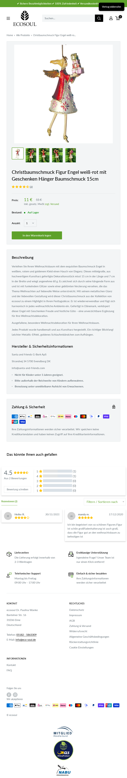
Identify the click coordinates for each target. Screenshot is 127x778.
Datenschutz (76, 609)
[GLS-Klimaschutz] (63, 750)
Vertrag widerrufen (111, 6)
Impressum (75, 615)
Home (10, 35)
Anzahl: (16, 223)
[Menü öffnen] (8, 18)
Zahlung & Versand (80, 625)
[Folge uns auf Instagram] (15, 694)
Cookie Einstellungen (81, 647)
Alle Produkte (23, 35)
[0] (118, 18)
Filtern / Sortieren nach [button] (102, 501)
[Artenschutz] (63, 770)
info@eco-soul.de (26, 639)
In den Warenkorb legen (37, 235)
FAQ (9, 670)
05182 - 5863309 (26, 634)
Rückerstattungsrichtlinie (83, 641)
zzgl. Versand (52, 203)
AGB (72, 620)
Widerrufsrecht (78, 631)
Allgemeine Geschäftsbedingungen (89, 636)
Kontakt (11, 664)
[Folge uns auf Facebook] (9, 694)
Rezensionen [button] (9, 501)
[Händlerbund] (63, 732)
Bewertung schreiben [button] (17, 489)
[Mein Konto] (111, 18)
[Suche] (99, 18)
